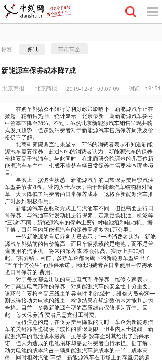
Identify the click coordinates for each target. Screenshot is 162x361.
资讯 (32, 49)
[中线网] (41, 11)
